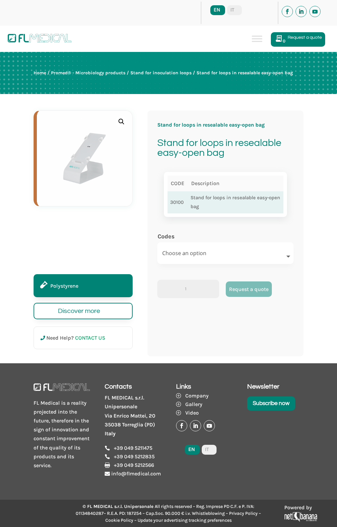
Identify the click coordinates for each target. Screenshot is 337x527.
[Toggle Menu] (257, 39)
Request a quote (249, 289)
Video (192, 413)
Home (40, 73)
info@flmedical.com (136, 473)
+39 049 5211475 (133, 448)
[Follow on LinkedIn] (301, 11)
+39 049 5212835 (134, 456)
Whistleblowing (208, 513)
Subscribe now (271, 403)
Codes (166, 236)
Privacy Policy (243, 513)
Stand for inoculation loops (161, 73)
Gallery (193, 404)
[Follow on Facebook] (287, 11)
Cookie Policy (119, 520)
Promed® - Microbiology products (88, 73)
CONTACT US (90, 338)
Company (197, 396)
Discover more (79, 311)
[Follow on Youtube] (315, 11)
